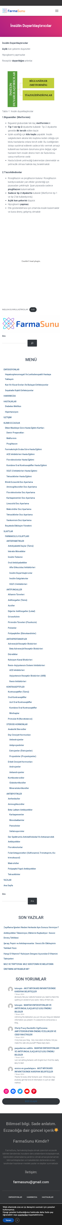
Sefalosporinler (16, 831)
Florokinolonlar (15, 847)
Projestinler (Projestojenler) (22, 756)
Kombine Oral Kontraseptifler (23, 708)
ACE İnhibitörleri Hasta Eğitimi (20, 454)
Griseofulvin (14, 617)
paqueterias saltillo (24, 1048)
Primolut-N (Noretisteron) (20, 719)
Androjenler (15, 767)
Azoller (11, 605)
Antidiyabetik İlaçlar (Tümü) (21, 546)
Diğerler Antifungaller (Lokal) (21, 611)
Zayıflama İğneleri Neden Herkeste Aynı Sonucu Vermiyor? (31, 927)
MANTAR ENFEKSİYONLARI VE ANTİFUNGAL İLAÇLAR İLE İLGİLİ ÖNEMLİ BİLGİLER (33, 1008)
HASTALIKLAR (10, 401)
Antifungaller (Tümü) (17, 600)
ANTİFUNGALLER (14, 589)
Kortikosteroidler (16, 778)
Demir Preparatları (15, 432)
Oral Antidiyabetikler (17, 562)
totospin (18, 988)
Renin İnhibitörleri (17, 681)
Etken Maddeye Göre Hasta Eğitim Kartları (24, 428)
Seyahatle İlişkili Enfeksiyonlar (19, 390)
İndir (33, 309)
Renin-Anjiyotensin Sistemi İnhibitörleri (26, 665)
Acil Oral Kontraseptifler (20, 702)
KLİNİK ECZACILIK (12, 423)
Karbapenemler (16, 814)
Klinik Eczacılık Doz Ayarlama (19, 482)
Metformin (11, 438)
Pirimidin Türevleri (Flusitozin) (22, 622)
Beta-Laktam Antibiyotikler (20, 810)
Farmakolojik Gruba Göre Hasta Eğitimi (23, 449)
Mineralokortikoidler (19, 788)
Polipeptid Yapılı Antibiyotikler (22, 869)
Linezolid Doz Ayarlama (17, 503)
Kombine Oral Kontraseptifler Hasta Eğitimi (26, 465)
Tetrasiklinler (14, 874)
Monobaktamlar (16, 820)
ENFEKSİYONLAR (11, 369)
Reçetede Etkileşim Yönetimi (18, 526)
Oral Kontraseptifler (17, 697)
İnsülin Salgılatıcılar (18, 578)
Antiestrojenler (16, 739)
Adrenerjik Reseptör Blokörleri (22, 644)
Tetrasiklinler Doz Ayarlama (19, 514)
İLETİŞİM (8, 417)
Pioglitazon (11, 444)
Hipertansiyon (11, 412)
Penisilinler (14, 826)
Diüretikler (13, 654)
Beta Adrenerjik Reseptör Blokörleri (26, 649)
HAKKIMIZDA (10, 396)
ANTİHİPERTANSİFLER (16, 639)
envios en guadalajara (25, 1068)
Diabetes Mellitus (13, 406)
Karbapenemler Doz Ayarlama (20, 498)
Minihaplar (14, 713)
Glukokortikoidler (17, 783)
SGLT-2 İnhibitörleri (18, 584)
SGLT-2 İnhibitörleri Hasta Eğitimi (21, 471)
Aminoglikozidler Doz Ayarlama (21, 487)
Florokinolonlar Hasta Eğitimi (20, 460)
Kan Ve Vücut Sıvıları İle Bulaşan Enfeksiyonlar (26, 385)
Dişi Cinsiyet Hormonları (19, 735)
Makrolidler (13, 863)
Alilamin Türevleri (16, 594)
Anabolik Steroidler (17, 729)
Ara (3, 336)
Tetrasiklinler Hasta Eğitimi (19, 476)
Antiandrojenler (16, 772)
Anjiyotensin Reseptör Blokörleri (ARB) (27, 676)
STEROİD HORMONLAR (17, 724)
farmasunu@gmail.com (31, 1182)
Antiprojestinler (16, 745)
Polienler (12, 628)
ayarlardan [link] (23, 1214)
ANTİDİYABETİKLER (15, 541)
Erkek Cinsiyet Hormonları (20, 762)
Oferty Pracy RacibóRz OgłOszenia (31, 1028)
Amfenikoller (14, 799)
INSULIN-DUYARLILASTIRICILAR (15, 309)
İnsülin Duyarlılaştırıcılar (20, 573)
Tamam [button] (8, 1220)
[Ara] (32, 343)
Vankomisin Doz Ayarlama (18, 520)
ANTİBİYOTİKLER (14, 794)
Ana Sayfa (8, 885)
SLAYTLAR (8, 531)
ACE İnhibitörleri (17, 670)
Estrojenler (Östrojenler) (21, 751)
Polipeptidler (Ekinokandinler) (22, 633)
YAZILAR (7, 880)
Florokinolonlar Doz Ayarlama (20, 492)
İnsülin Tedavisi (15, 557)
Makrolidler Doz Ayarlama (18, 509)
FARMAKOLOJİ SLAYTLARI (17, 536)
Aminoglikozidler (16, 804)
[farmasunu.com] (15, 10)
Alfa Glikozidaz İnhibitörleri (22, 567)
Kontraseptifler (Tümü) (18, 692)
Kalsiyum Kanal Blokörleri (20, 660)
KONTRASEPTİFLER (15, 687)
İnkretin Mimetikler (17, 551)
